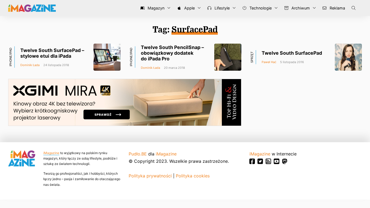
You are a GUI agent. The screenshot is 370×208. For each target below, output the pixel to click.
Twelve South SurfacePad (292, 53)
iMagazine (51, 153)
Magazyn (155, 8)
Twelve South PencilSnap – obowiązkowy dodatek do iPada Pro (172, 52)
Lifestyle (221, 8)
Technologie (260, 8)
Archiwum (300, 8)
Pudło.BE (138, 154)
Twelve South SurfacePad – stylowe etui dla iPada (52, 53)
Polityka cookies (193, 175)
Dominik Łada (30, 65)
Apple (189, 8)
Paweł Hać (269, 62)
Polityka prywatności (150, 175)
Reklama (337, 8)
